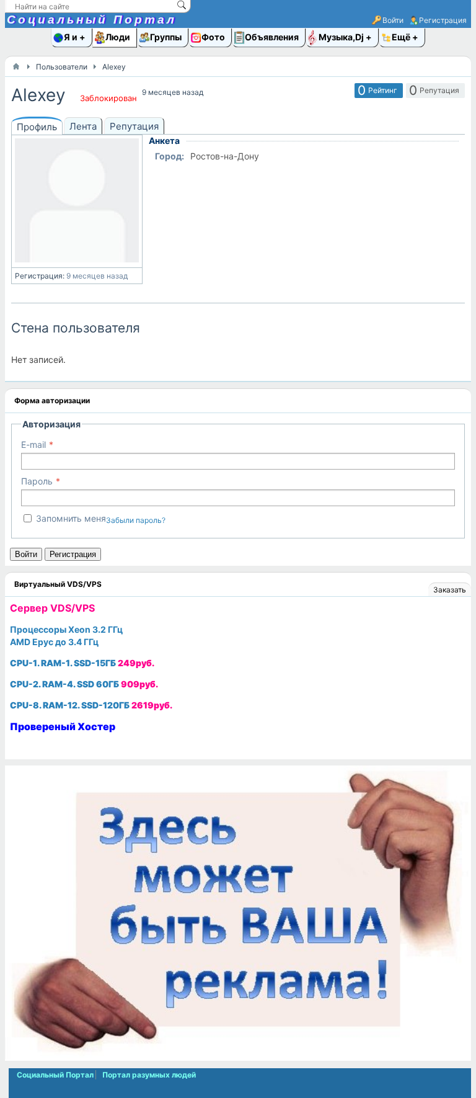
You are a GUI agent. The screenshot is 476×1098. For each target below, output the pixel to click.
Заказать (449, 589)
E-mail (33, 444)
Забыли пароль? (135, 520)
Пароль (37, 481)
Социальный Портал (92, 19)
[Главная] (16, 66)
